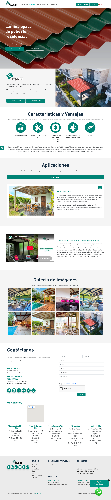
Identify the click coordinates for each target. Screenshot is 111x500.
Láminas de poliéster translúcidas (87, 469)
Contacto (94, 4)
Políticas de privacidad (70, 384)
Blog (48, 5)
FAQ (33, 473)
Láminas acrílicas (82, 467)
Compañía (24, 5)
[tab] (55, 177)
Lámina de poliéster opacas (85, 471)
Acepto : (68, 384)
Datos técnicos (14, 49)
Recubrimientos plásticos (85, 473)
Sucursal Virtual (37, 475)
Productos (32, 5)
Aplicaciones (41, 5)
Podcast (54, 5)
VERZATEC (38, 493)
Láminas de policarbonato (85, 465)
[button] (104, 4)
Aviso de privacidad (54, 465)
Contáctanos (34, 49)
